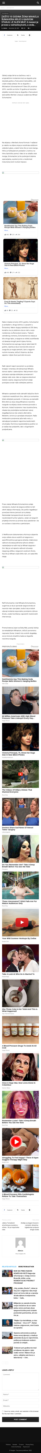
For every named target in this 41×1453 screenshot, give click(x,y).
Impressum (26, 1447)
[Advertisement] (20, 57)
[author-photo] (20, 1248)
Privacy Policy (30, 1444)
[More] (29, 35)
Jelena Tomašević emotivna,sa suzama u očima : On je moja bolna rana (10, 1226)
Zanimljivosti (10, 8)
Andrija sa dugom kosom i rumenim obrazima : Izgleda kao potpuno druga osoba (30, 1226)
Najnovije (5, 1276)
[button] (3, 3)
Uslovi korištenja (16, 1447)
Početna (8, 1444)
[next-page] (6, 1363)
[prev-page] (3, 1363)
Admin (5, 28)
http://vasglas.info (20, 1253)
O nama (21, 1444)
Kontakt (15, 1444)
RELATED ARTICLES (9, 1267)
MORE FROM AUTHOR (26, 1267)
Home (3, 8)
